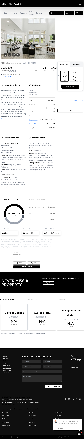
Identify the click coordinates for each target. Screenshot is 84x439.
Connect (6, 373)
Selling (5, 363)
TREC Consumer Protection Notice (13, 402)
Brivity (9, 437)
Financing (6, 366)
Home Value (7, 368)
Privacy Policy (59, 437)
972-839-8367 (74, 367)
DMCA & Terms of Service (70, 437)
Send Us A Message (53, 386)
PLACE (28, 397)
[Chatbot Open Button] (79, 434)
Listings (5, 358)
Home (5, 356)
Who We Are (7, 370)
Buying (5, 361)
